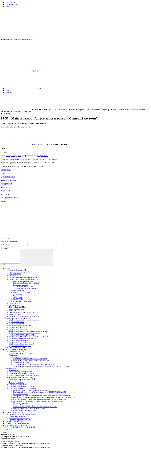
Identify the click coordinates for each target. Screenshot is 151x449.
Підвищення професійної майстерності (22, 414)
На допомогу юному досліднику (16, 425)
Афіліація (12, 311)
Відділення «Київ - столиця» (19, 342)
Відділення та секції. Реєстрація (16, 318)
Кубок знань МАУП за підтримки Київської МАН (30, 390)
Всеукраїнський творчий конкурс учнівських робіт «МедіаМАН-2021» (38, 401)
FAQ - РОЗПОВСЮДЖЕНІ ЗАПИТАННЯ (20, 427)
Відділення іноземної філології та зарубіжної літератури (28, 336)
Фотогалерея (5, 194)
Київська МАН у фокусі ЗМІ (23, 281)
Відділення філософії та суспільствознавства (24, 333)
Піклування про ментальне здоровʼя (17, 423)
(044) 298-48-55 (15, 159)
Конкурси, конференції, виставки (16, 381)
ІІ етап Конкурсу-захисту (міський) (21, 373)
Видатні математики (20, 394)
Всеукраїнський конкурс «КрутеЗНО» (22, 386)
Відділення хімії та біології (18, 340)
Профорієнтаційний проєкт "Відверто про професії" (31, 360)
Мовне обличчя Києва (21, 362)
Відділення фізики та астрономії (20, 325)
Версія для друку (37, 144)
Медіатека (4, 187)
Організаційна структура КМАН (20, 272)
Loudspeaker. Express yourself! (23, 353)
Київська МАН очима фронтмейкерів (26, 283)
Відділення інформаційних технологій (22, 338)
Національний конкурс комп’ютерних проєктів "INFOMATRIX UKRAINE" (39, 392)
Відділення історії (15, 327)
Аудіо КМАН (17, 298)
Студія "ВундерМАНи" (17, 348)
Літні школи (13, 355)
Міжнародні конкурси (8, 180)
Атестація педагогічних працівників (22, 312)
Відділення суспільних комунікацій (21, 344)
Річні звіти (12, 275)
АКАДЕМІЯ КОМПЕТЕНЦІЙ (16, 349)
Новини (3, 173)
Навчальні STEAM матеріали (19, 418)
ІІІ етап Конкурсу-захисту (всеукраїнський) (24, 375)
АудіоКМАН (5, 191)
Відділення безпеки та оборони (20, 346)
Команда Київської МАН (18, 270)
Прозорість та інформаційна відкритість (23, 277)
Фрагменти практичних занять (20, 420)
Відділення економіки (16, 322)
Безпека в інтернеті (15, 314)
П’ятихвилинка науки (25, 287)
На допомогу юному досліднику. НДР (22, 379)
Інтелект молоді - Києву (21, 292)
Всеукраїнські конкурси (17, 384)
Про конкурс (13, 370)
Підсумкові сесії (14, 305)
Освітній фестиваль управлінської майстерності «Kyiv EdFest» (35, 407)
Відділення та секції (12, 4)
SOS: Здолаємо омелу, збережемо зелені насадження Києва (33, 364)
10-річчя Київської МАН (17, 307)
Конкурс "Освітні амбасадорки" (24, 405)
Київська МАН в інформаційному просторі (24, 279)
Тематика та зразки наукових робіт (21, 377)
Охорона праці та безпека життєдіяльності (24, 316)
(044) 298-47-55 (42, 156)
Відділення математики (17, 323)
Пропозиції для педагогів (14, 412)
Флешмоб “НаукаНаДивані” (27, 288)
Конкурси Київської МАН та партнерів (22, 388)
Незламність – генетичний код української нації (30, 359)
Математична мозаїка (20, 403)
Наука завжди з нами (20, 285)
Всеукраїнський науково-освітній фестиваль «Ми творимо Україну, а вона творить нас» (44, 397)
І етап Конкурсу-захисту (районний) (22, 372)
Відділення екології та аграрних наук (22, 335)
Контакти (8, 6)
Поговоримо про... (19, 290)
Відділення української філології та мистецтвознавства (28, 331)
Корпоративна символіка (9, 198)
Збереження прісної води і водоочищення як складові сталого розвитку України (41, 366)
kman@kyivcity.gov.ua (13, 156)
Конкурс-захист (6, 184)
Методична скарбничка (17, 416)
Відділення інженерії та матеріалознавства (24, 320)
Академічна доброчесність (14, 421)
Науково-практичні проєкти (19, 357)
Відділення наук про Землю (18, 329)
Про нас (8, 268)
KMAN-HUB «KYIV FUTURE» (24, 410)
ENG (36, 71)
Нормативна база (15, 274)
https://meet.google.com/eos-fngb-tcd (19, 127)
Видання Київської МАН (22, 299)
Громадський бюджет (16, 309)
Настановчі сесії (14, 303)
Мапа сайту (5, 238)
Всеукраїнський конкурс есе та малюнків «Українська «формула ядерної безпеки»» (42, 396)
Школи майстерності (16, 351)
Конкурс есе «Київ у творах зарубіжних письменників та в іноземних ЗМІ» (39, 399)
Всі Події (4, 152)
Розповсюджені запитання (10, 241)
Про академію (10, 2)
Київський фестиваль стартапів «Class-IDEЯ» (29, 408)
